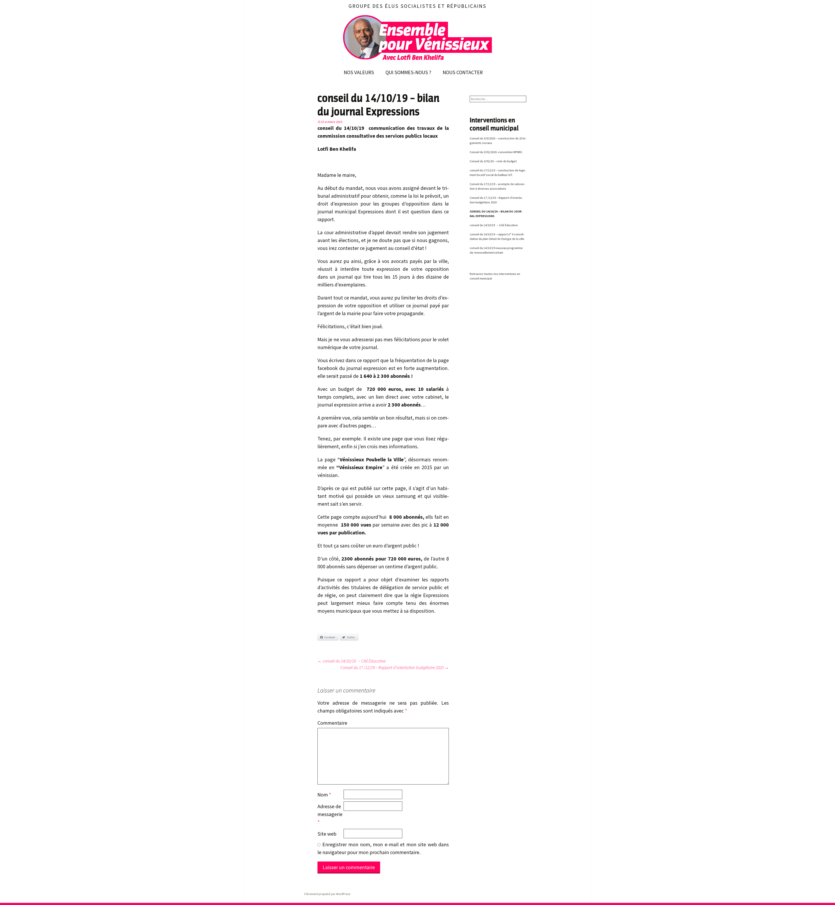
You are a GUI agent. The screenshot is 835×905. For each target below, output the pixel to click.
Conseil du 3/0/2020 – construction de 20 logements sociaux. (498, 140)
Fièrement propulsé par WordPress (327, 894)
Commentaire (330, 722)
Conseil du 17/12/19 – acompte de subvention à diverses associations (497, 186)
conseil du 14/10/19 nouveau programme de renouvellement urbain (496, 250)
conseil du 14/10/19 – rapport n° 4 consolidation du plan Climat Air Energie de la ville (497, 236)
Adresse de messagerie (329, 814)
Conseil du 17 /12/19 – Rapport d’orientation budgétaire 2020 (394, 667)
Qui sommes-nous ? (408, 72)
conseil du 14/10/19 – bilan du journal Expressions (496, 213)
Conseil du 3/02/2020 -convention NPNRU (496, 152)
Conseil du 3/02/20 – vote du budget (493, 161)
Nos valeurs (359, 72)
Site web (326, 833)
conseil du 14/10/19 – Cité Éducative (351, 661)
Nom (324, 794)
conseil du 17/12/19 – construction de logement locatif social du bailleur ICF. (498, 172)
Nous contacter (463, 72)
